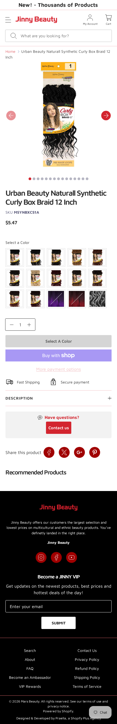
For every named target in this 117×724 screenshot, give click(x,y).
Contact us (58, 427)
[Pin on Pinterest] (94, 452)
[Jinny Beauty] (36, 20)
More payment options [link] (58, 369)
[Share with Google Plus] (79, 452)
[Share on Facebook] (49, 452)
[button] (8, 20)
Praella (61, 718)
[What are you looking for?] (13, 36)
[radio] (14, 257)
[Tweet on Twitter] (64, 452)
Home (10, 51)
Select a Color (17, 242)
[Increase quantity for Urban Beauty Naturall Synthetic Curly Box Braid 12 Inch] (29, 324)
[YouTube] (71, 557)
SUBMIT (59, 623)
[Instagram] (41, 557)
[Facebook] (56, 557)
